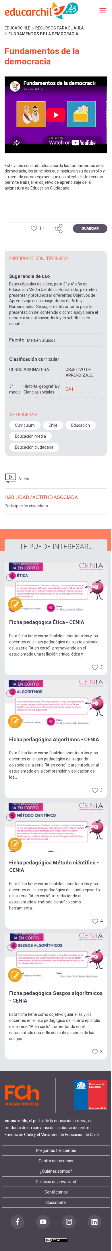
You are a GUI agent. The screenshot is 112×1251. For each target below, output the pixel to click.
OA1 (69, 389)
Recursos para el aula (59, 28)
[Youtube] (43, 1222)
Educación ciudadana (34, 447)
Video (24, 478)
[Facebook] (17, 1222)
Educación (80, 425)
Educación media (30, 436)
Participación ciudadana (26, 506)
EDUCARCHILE (17, 28)
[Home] (42, 10)
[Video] (10, 478)
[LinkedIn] (94, 1222)
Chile (53, 425)
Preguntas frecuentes (56, 1150)
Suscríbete (56, 1202)
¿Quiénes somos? (56, 1171)
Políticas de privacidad (56, 1181)
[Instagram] (69, 1222)
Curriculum (25, 425)
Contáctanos (56, 1192)
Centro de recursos (56, 1161)
